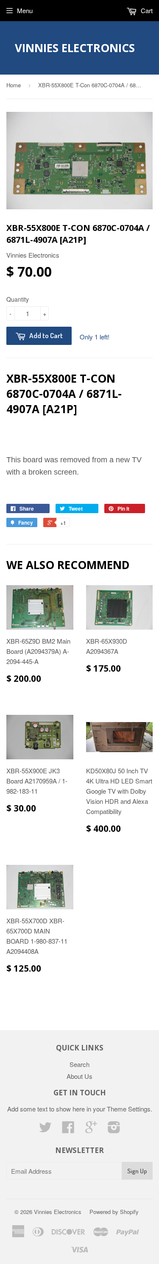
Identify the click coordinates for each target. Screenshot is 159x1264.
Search (79, 1064)
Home (13, 85)
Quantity (17, 299)
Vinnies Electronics (75, 48)
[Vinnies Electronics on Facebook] (68, 1129)
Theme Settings (129, 1108)
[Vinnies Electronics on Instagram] (114, 1129)
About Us (79, 1076)
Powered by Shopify (114, 1212)
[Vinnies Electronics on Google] (91, 1129)
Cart (146, 10)
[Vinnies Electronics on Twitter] (45, 1129)
